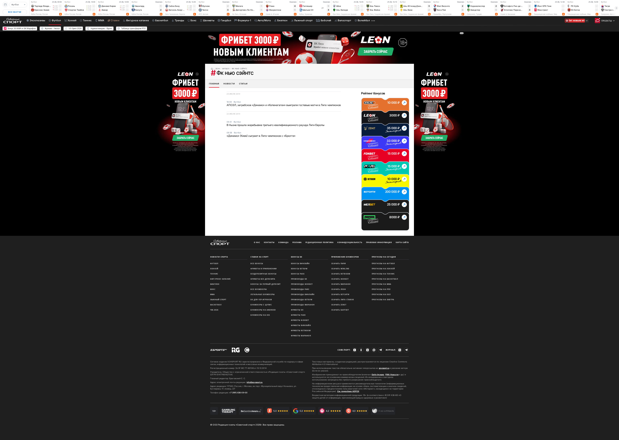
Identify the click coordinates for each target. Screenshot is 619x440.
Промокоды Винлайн (302, 294)
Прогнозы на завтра (383, 299)
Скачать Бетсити (340, 294)
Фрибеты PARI (298, 315)
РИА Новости (391, 374)
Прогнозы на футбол (383, 263)
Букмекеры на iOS (260, 315)
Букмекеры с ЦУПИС (261, 305)
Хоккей (214, 269)
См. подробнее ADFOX (348, 391)
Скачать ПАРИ (338, 263)
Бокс (212, 289)
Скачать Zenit (338, 305)
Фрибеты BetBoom (301, 330)
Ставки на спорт (260, 257)
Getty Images (378, 374)
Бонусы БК (296, 257)
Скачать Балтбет (340, 310)
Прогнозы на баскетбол (385, 279)
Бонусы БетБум (299, 269)
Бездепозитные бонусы (263, 274)
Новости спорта (219, 257)
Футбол (214, 263)
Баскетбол (215, 305)
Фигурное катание (220, 279)
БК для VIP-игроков (261, 299)
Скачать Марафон (341, 284)
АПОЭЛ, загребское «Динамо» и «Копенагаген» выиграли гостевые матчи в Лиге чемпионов (284, 105)
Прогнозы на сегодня (384, 257)
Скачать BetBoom (340, 274)
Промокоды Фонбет (302, 284)
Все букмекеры (259, 289)
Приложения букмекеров (345, 257)
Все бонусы (257, 263)
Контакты (269, 242)
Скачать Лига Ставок (342, 299)
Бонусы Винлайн (300, 263)
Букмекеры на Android (263, 310)
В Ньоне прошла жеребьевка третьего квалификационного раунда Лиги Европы (275, 125)
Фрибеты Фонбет (300, 320)
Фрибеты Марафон (301, 336)
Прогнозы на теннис (383, 274)
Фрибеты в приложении (264, 269)
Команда (283, 242)
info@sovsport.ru (254, 382)
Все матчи (14, 12)
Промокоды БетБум (301, 299)
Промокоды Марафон (303, 305)
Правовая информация (379, 242)
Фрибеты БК (297, 310)
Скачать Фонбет (340, 279)
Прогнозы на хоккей (383, 269)
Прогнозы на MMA (381, 284)
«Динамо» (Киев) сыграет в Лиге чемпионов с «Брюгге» (261, 135)
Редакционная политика (319, 242)
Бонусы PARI (298, 274)
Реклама (297, 242)
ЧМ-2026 (214, 310)
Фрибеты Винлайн (301, 325)
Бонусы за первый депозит (266, 284)
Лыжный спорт (218, 299)
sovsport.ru (384, 368)
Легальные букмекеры (263, 294)
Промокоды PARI (300, 289)
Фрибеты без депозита (263, 279)
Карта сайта (402, 242)
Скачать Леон (338, 289)
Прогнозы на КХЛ (381, 294)
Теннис (214, 274)
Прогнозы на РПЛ (381, 289)
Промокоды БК (299, 279)
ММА (212, 294)
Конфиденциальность (349, 242)
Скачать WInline (340, 269)
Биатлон (214, 284)
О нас (257, 242)
